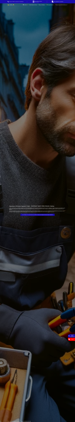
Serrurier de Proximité (13, 421)
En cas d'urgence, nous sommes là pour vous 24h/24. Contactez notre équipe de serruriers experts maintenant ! (37, 214)
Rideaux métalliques (42, 4)
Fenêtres (25, 4)
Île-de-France (18, 421)
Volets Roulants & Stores (33, 4)
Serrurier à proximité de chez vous (61, 4)
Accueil (8, 421)
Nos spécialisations (50, 4)
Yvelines (22, 421)
